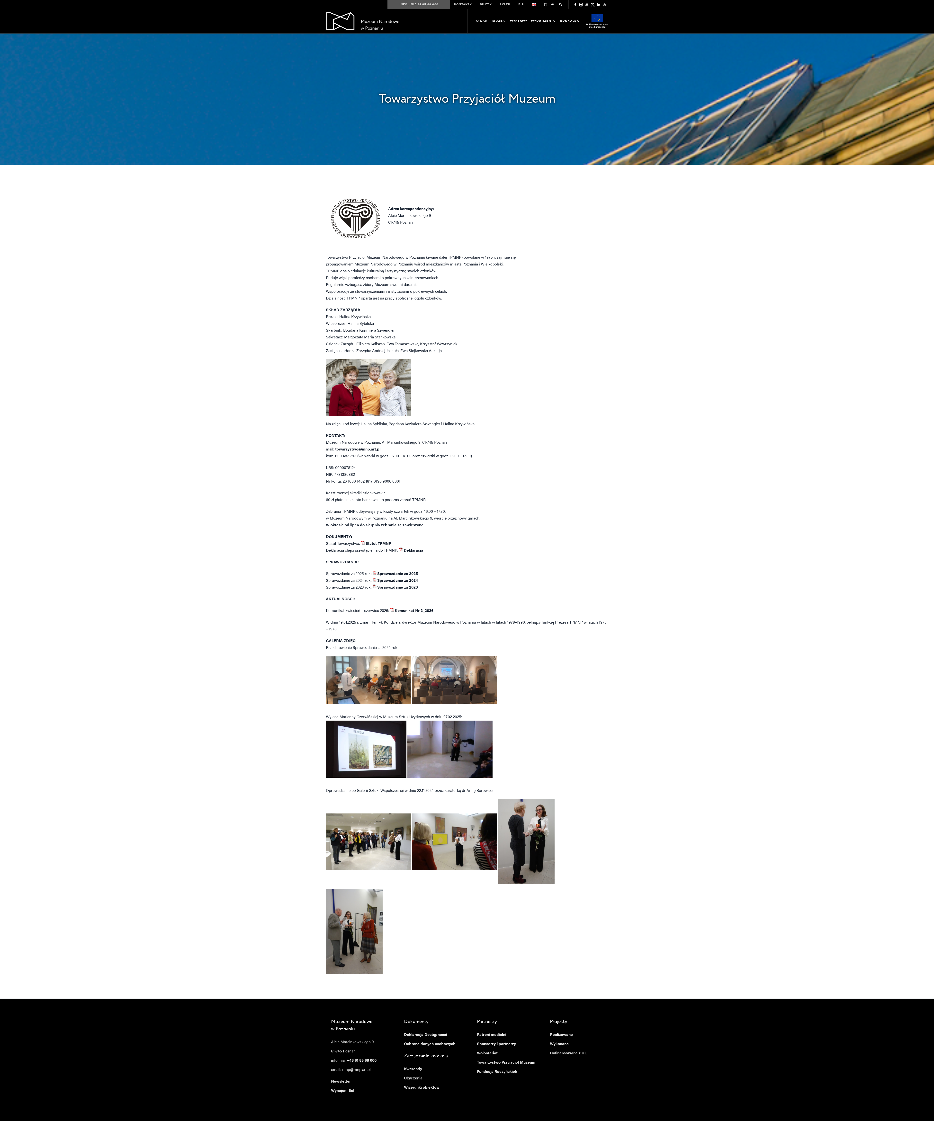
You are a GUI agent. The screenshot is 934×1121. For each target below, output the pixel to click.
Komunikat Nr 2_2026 (414, 611)
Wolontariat (487, 1053)
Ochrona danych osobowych (430, 1044)
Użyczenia (413, 1078)
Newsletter (341, 1082)
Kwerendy (413, 1069)
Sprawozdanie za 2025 (397, 574)
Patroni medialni (491, 1035)
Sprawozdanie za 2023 (397, 588)
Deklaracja (413, 551)
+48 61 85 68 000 (362, 1061)
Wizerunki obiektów (422, 1088)
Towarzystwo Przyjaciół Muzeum (506, 1063)
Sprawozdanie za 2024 (397, 581)
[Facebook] (575, 4)
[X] (592, 4)
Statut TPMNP (378, 544)
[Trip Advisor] (604, 4)
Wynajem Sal (342, 1091)
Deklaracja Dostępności (425, 1035)
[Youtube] (587, 4)
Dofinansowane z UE (568, 1053)
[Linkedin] (598, 4)
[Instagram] (581, 4)
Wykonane (559, 1044)
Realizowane (561, 1035)
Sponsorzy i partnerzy (496, 1044)
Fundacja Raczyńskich (497, 1072)
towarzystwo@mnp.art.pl (357, 449)
